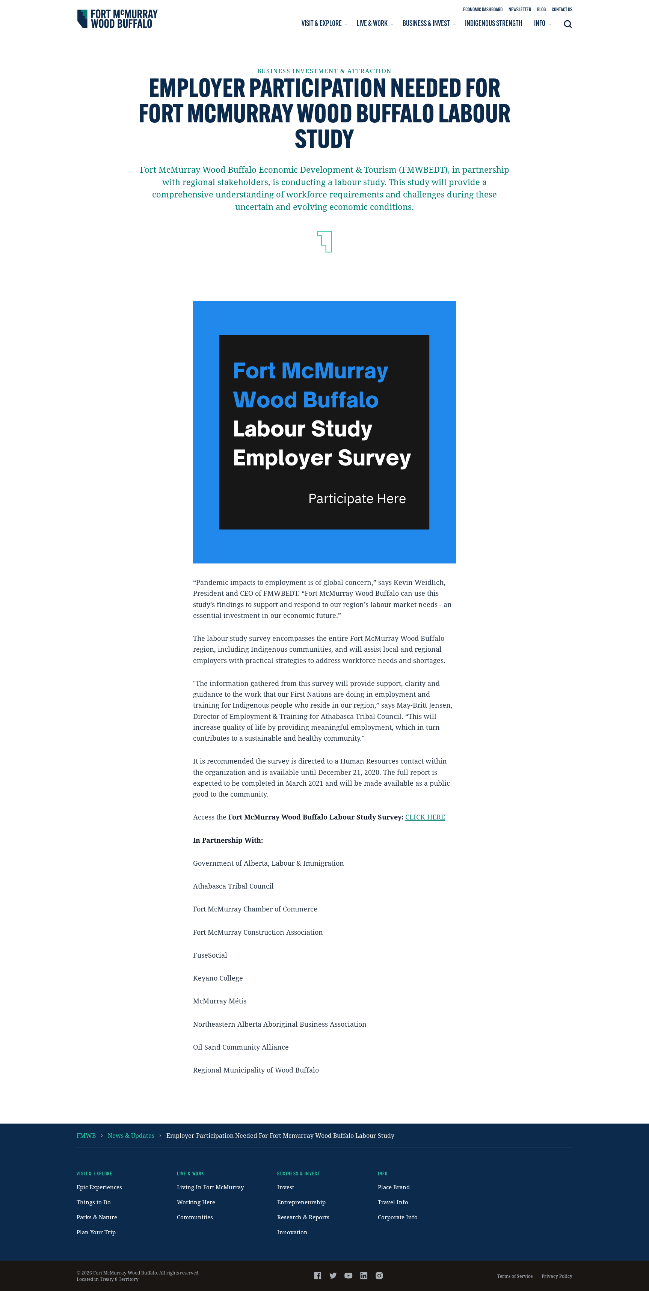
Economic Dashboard (483, 10)
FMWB (86, 1135)
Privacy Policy (557, 1276)
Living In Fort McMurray (210, 1187)
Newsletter (520, 10)
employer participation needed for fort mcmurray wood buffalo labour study (280, 1135)
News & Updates (131, 1135)
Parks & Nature (97, 1217)
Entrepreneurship (301, 1202)
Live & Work (190, 1174)
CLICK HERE (425, 816)
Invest (285, 1187)
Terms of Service (515, 1276)
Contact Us (562, 10)
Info (383, 1174)
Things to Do (94, 1202)
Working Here (196, 1202)
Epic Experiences (99, 1187)
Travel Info (393, 1202)
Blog (541, 10)
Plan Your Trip (96, 1232)
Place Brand (394, 1187)
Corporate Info (398, 1217)
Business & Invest (298, 1174)
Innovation (292, 1232)
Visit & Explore (95, 1174)
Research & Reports (303, 1217)
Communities (195, 1217)
